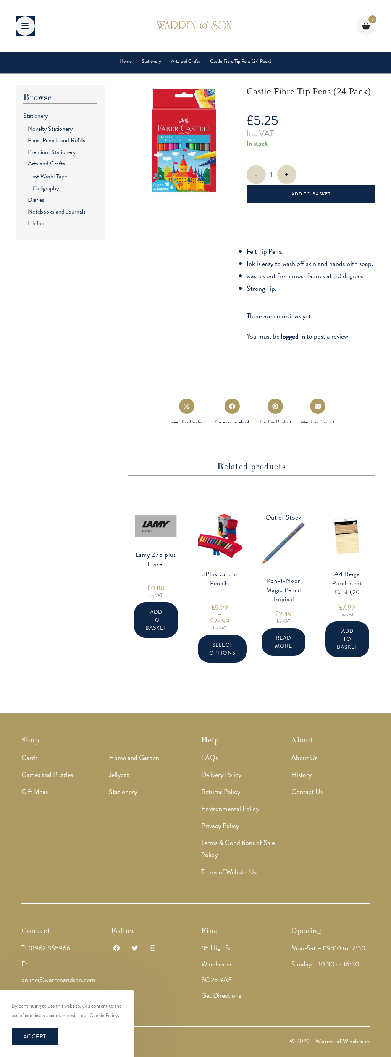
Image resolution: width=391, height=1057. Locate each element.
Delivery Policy (221, 774)
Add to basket (311, 193)
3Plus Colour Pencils (220, 578)
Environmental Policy (230, 808)
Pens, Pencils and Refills (56, 140)
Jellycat (119, 774)
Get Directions (221, 995)
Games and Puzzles (47, 774)
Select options (222, 649)
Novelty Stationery (50, 128)
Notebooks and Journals (57, 211)
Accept (34, 1037)
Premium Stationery (52, 152)
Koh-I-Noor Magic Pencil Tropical (283, 590)
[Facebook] (116, 949)
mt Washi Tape (49, 176)
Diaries (36, 199)
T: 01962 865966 (45, 948)
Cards (29, 757)
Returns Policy (220, 791)
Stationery (35, 115)
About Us (304, 757)
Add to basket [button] (155, 620)
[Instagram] (152, 949)
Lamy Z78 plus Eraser (156, 559)
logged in (293, 336)
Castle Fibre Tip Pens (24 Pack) (240, 61)
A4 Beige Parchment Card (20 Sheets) (347, 587)
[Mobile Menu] (25, 26)
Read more (283, 642)
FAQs (209, 757)
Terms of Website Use (230, 872)
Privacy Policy (220, 825)
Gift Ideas (34, 791)
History (301, 774)
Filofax (36, 223)
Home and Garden (134, 757)
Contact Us (307, 791)
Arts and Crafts (46, 163)
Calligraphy (45, 188)
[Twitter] (135, 949)
